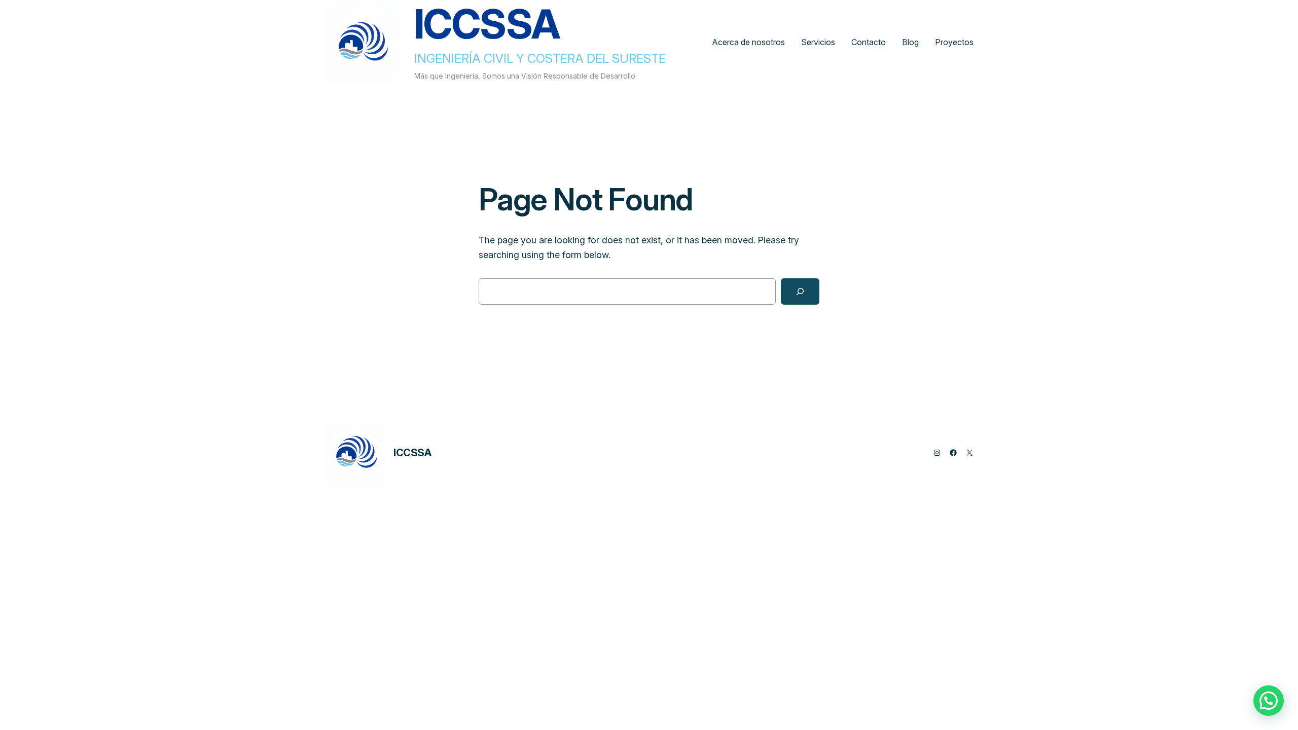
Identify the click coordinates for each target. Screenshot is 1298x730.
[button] (1268, 700)
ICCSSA (412, 453)
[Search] (800, 291)
